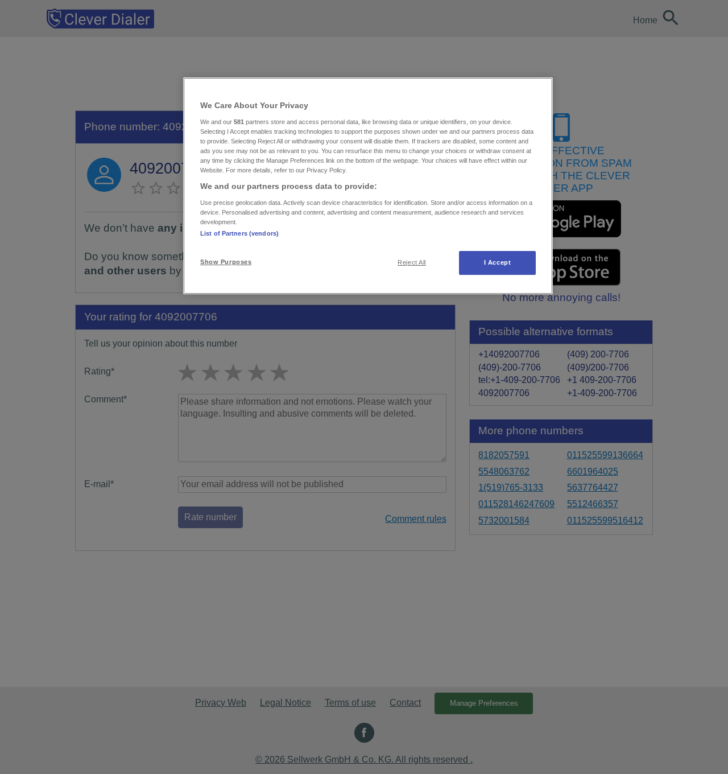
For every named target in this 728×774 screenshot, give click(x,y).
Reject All (412, 262)
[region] (368, 185)
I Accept (497, 262)
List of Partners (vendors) (239, 233)
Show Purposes (225, 261)
